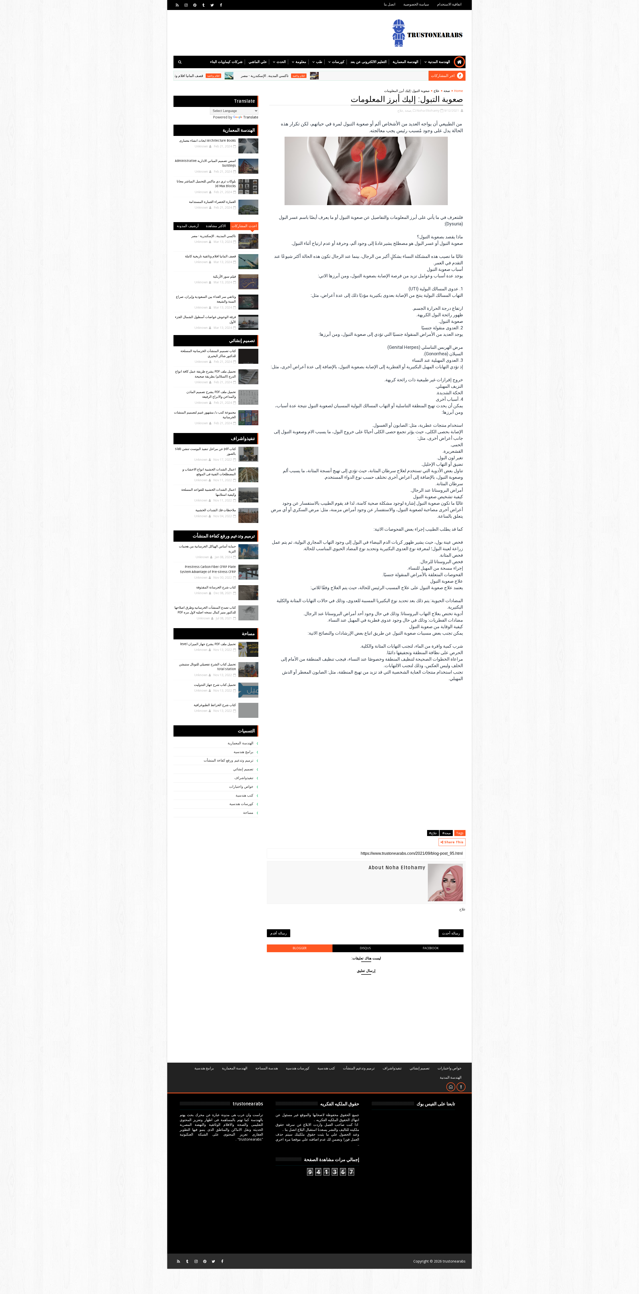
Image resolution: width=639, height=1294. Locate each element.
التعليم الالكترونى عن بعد (368, 62)
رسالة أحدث (451, 933)
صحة (447, 90)
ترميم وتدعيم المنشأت (359, 1068)
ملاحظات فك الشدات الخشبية (215, 510)
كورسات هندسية (241, 804)
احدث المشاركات (244, 226)
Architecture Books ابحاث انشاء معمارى (207, 141)
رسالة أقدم (278, 933)
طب (319, 62)
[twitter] (212, 5)
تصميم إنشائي (243, 769)
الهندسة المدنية (439, 62)
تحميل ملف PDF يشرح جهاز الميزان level (208, 644)
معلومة (301, 62)
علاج (437, 90)
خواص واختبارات (241, 787)
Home (458, 90)
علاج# (433, 833)
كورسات (338, 62)
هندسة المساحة (266, 1068)
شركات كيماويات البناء (226, 62)
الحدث (281, 62)
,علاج (400, 110)
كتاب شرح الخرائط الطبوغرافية (215, 705)
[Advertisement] (366, 793)
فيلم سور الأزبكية (224, 277)
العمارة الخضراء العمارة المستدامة (212, 202)
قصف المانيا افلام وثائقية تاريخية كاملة (230, 76)
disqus (365, 948)
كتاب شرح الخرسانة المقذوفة (216, 587)
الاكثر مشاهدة (216, 226)
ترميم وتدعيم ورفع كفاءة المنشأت (228, 760)
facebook (431, 948)
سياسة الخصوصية (416, 4)
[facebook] (221, 5)
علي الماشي (258, 62)
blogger (300, 948)
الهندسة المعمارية (405, 62)
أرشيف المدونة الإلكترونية (188, 227)
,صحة (408, 110)
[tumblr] (203, 5)
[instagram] (186, 5)
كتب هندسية (245, 795)
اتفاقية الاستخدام (449, 4)
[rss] (177, 5)
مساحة (248, 813)
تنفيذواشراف (243, 778)
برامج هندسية (244, 752)
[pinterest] (194, 5)
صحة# (446, 833)
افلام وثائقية (353, 75)
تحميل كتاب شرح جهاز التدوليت (215, 685)
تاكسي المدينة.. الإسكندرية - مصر (319, 76)
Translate (250, 117)
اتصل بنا (389, 4)
